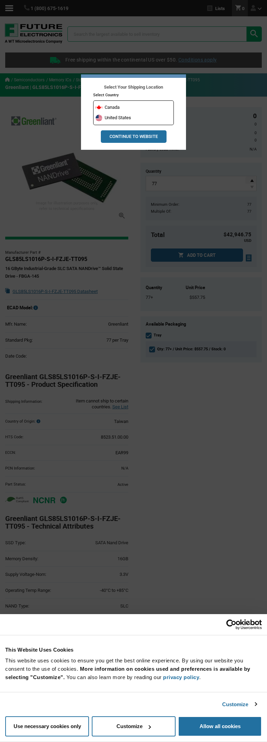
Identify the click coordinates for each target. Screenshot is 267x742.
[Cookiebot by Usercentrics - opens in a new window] (231, 624)
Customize (235, 704)
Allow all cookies (220, 726)
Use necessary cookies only (47, 726)
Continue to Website (134, 136)
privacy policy (181, 677)
